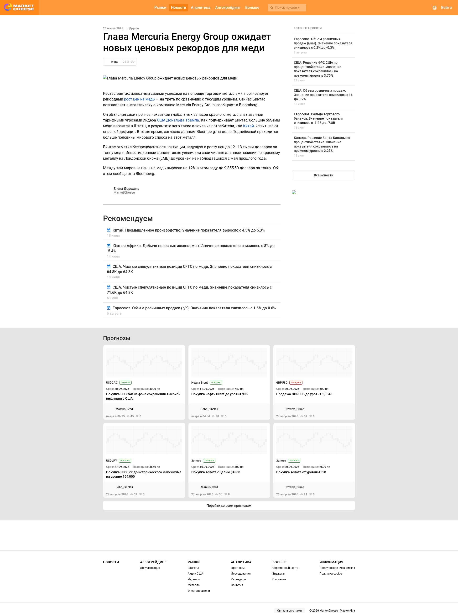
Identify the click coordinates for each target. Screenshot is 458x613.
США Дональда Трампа (178, 120)
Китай (248, 126)
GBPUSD (281, 382)
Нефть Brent (199, 382)
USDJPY (111, 460)
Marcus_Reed (124, 409)
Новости (111, 562)
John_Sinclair (209, 409)
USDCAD (111, 382)
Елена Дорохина (127, 188)
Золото (196, 460)
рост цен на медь (139, 99)
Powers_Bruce (295, 409)
